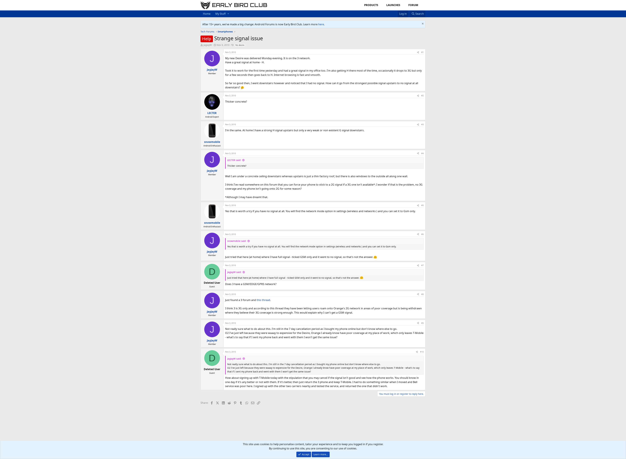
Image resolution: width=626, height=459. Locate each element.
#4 (422, 153)
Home (206, 13)
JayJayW (207, 44)
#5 (422, 205)
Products (371, 5)
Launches (393, 5)
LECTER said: (234, 160)
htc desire (239, 45)
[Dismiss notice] (422, 24)
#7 (422, 265)
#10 (422, 351)
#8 (422, 294)
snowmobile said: (236, 240)
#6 (422, 234)
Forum (413, 5)
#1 (422, 52)
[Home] (392, 11)
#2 (422, 95)
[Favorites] (396, 11)
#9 (422, 323)
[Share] (418, 52)
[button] (228, 13)
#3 (422, 124)
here (321, 24)
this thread (263, 300)
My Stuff (220, 13)
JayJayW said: (234, 272)
